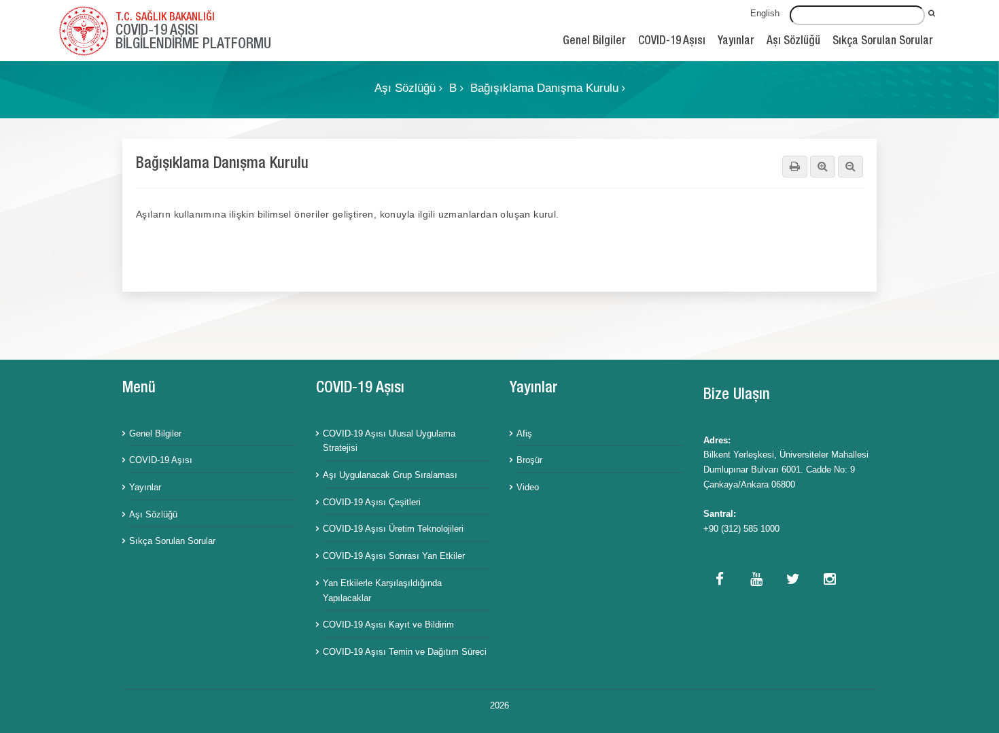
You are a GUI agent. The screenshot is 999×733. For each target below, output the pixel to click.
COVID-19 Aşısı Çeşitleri (372, 502)
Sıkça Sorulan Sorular (882, 42)
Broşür (529, 460)
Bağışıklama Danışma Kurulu (546, 88)
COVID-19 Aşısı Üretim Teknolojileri (393, 529)
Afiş (524, 433)
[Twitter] (793, 580)
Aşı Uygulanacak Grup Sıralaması (390, 475)
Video (527, 487)
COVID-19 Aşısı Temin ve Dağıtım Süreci (405, 652)
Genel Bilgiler (594, 42)
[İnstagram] (829, 580)
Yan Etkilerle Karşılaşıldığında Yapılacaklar (382, 590)
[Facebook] (719, 580)
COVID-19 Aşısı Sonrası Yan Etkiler (394, 556)
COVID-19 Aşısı (671, 42)
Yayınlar (736, 42)
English (764, 13)
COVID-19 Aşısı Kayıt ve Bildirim (388, 624)
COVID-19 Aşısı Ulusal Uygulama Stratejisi (389, 441)
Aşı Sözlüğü (793, 42)
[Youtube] (756, 580)
